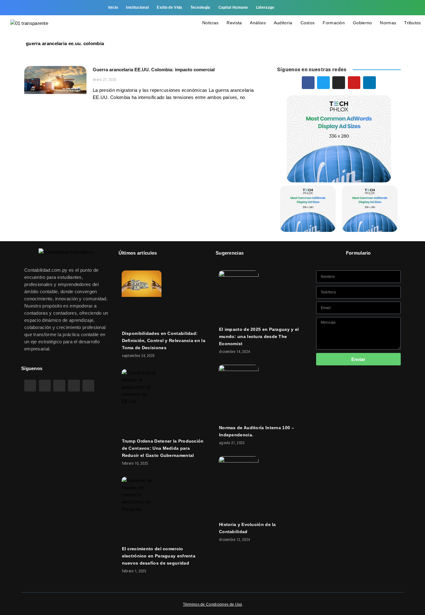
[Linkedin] (397, 7)
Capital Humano (233, 7)
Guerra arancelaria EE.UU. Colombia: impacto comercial (154, 69)
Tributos (412, 22)
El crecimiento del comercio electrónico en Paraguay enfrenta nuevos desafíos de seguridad (159, 556)
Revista (234, 22)
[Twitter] (358, 7)
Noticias (210, 22)
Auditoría (283, 22)
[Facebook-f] (344, 7)
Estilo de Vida (169, 7)
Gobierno (362, 22)
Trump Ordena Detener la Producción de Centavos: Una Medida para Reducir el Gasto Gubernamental (163, 448)
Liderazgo (265, 7)
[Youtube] (384, 7)
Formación (334, 22)
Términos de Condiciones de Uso (212, 604)
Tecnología (200, 7)
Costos (308, 22)
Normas (388, 22)
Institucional (137, 7)
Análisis (257, 22)
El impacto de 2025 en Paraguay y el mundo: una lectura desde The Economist (259, 336)
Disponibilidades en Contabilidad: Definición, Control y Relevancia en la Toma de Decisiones (163, 340)
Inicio (113, 7)
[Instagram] (371, 7)
